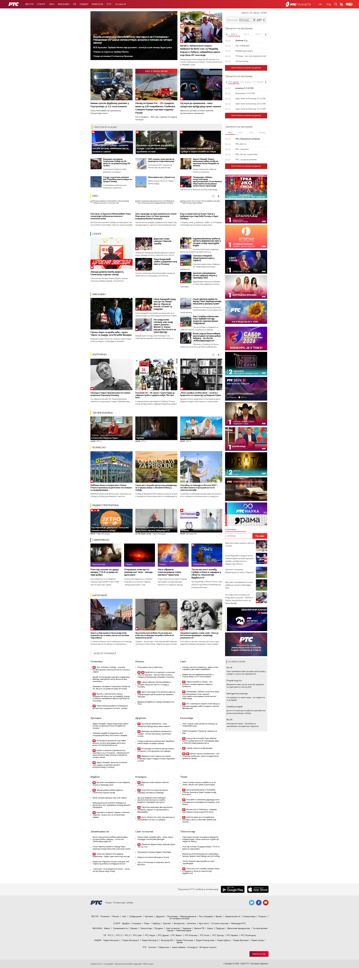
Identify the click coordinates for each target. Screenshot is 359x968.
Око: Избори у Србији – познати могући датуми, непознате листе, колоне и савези (111, 148)
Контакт (153, 947)
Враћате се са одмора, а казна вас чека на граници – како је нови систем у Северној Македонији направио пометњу (156, 674)
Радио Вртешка (240, 940)
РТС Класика (191, 935)
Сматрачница (249, 916)
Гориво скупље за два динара (199, 748)
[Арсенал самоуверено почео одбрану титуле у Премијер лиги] (185, 277)
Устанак (185, 530)
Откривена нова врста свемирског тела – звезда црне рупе (138, 572)
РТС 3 (127, 935)
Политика (96, 661)
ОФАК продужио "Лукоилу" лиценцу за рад (199, 732)
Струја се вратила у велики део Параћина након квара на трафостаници (117, 179)
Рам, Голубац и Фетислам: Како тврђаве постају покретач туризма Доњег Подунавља (206, 320)
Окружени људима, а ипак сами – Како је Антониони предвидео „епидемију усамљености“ (199, 635)
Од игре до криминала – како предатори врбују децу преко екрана (200, 105)
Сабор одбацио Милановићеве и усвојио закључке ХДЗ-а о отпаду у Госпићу (154, 684)
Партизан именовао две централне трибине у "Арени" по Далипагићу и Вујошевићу (154, 809)
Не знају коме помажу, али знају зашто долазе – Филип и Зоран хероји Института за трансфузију (165, 325)
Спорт (41, 4)
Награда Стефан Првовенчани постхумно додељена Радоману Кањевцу (110, 393)
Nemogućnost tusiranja (237, 693)
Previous (226, 34)
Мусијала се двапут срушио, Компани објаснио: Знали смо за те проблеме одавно (111, 814)
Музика (133, 928)
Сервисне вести (232, 916)
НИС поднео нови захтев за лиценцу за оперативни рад (161, 160)
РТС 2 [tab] (246, 34)
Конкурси (192, 947)
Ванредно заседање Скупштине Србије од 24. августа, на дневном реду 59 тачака (116, 162)
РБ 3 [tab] (251, 132)
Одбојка (156, 923)
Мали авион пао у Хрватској (161, 177)
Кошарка (140, 776)
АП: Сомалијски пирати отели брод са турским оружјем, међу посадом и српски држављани (201, 706)
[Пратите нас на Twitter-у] (252, 902)
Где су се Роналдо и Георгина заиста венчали (153, 863)
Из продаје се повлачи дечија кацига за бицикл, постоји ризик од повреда (155, 749)
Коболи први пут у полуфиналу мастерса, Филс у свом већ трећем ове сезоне (199, 819)
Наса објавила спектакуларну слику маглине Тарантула (169, 572)
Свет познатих (144, 831)
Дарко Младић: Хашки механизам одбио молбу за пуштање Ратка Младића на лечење (206, 162)
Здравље (186, 928)
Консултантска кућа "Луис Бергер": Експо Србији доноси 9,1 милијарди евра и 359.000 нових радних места (200, 740)
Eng (329, 4)
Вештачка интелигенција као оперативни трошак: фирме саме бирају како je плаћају (201, 855)
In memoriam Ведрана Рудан (106, 436)
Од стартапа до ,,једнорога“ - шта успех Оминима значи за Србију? (110, 527)
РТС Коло (205, 935)
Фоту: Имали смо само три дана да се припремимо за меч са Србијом (155, 818)
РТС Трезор (218, 935)
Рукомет (167, 923)
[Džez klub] (246, 364)
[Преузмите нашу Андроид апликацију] (232, 889)
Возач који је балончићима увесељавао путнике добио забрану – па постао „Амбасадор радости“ (207, 337)
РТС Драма (163, 935)
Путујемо (159, 928)
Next (265, 34)
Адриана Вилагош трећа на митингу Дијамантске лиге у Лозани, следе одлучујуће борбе (207, 242)
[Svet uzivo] (246, 262)
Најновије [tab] (230, 529)
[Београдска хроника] (246, 287)
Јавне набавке (179, 947)
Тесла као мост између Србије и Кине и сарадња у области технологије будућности (206, 573)
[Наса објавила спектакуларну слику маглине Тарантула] (173, 555)
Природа (220, 928)
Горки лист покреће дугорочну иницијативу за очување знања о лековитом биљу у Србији (156, 487)
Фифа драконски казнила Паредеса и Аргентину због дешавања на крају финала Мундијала (111, 805)
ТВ (74, 4)
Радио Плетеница (184, 940)
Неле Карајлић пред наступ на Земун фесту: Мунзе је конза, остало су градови (165, 304)
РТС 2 (119, 935)
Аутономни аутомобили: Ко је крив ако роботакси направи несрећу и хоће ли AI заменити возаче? (154, 635)
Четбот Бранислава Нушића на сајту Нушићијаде (198, 862)
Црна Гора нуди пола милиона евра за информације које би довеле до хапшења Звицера (156, 694)
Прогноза (232, 20)
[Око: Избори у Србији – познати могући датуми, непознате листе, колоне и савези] (112, 142)
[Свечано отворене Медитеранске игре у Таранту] (185, 260)
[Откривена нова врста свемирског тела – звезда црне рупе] (139, 555)
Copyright (108, 964)
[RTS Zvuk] (246, 389)
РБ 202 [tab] (262, 132)
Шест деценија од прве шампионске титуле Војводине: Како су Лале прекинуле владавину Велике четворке (156, 216)
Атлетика (191, 923)
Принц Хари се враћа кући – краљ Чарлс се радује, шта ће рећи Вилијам (111, 333)
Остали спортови (220, 923)
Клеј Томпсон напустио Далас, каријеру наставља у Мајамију (152, 791)
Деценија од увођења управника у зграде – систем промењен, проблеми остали (155, 148)
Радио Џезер (257, 940)
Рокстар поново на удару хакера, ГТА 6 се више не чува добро (104, 572)
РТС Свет (137, 935)
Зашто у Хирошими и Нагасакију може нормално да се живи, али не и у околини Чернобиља (109, 635)
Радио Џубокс (224, 940)
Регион (139, 661)
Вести (29, 4)
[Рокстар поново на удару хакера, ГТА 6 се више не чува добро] (105, 555)
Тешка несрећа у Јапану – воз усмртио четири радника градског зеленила (197, 684)
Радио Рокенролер (205, 940)
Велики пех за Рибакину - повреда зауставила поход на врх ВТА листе (199, 810)
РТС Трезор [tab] (245, 82)
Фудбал (95, 776)
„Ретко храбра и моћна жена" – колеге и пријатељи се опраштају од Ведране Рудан (200, 393)
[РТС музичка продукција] (246, 619)
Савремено (100, 540)
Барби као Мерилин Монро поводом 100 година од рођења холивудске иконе (111, 862)
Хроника (95, 718)
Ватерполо (179, 923)
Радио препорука (105, 505)
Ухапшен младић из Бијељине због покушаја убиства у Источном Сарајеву (110, 734)
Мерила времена (188, 916)
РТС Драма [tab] (234, 82)
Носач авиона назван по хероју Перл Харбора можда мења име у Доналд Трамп (207, 301)
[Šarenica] (246, 439)
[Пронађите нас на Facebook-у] (259, 902)
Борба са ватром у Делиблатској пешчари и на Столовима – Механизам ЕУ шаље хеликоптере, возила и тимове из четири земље (132, 39)
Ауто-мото (204, 923)
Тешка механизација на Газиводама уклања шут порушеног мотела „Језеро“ (110, 707)
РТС (109, 4)
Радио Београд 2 (131, 940)
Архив (179, 942)
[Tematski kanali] (246, 514)
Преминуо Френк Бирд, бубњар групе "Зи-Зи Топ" (156, 845)
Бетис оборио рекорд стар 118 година (110, 798)
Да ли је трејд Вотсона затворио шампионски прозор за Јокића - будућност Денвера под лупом (151, 800)
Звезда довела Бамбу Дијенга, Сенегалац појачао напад (107, 273)
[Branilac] (246, 211)
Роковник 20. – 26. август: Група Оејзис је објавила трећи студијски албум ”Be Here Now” (155, 395)
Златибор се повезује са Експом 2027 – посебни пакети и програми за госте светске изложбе (199, 487)
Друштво (140, 718)
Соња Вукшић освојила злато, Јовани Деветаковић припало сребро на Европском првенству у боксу (239, 559)
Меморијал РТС (238, 923)
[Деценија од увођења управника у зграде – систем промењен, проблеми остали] (156, 142)
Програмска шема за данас (246, 68)
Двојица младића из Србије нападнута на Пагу (155, 703)
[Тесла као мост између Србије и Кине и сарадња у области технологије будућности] (206, 555)
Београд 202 (167, 940)
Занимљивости (99, 831)
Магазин (63, 4)
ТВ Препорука (102, 412)
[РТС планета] (298, 4)
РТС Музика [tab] (258, 82)
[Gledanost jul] (246, 312)
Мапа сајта (259, 954)
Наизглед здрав (183, 930)
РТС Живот (176, 935)
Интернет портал (208, 947)
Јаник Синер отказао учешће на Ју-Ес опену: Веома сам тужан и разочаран (199, 783)
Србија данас (135, 916)
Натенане (99, 595)
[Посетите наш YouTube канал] (266, 902)
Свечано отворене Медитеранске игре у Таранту (203, 258)
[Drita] (246, 464)
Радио (84, 4)
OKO (51, 4)
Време (219, 916)
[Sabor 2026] (246, 338)
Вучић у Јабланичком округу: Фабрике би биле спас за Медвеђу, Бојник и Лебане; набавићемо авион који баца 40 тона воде (200, 50)
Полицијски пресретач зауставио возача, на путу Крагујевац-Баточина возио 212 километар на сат (109, 743)
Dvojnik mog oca (234, 680)
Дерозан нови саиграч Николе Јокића (162, 241)
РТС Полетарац (248, 935)
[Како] (200, 142)
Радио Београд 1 (111, 940)
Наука (210, 928)
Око (95, 195)
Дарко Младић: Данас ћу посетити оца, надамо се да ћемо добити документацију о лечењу (110, 764)
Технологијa (187, 831)
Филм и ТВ (199, 928)
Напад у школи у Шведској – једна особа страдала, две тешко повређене (200, 668)
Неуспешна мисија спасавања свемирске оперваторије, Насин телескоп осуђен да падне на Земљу (200, 839)
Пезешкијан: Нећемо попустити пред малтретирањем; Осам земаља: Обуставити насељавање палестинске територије (207, 181)
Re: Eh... (229, 719)
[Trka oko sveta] (246, 186)
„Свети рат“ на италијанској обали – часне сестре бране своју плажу (111, 870)
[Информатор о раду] (246, 644)
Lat (320, 4)
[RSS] (341, 4)
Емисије (97, 4)
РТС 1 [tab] (234, 34)
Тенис (184, 776)
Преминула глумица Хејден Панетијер (154, 852)
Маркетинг (164, 947)
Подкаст (262, 916)
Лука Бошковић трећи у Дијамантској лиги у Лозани (165, 262)
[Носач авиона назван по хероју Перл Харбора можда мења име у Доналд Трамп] (185, 303)
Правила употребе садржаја (127, 964)
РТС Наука (150, 935)
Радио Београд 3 (150, 940)
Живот (107, 928)
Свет (183, 661)
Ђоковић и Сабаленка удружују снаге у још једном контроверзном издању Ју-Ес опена (201, 802)
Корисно (99, 447)
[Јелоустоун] (246, 414)
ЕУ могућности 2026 (179, 918)
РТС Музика (232, 935)
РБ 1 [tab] (230, 132)
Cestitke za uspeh (234, 706)
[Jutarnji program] (246, 237)
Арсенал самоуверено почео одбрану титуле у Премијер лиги (205, 275)
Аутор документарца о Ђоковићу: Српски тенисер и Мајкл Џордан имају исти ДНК (199, 792)
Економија (186, 718)
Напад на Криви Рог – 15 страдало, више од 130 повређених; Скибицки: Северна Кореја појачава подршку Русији (155, 108)
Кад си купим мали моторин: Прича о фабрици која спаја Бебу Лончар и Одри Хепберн (199, 216)
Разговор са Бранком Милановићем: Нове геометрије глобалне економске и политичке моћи (110, 216)
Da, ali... (229, 667)
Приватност (96, 964)
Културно (99, 354)
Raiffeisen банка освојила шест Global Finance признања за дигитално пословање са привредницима (111, 487)
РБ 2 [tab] (241, 132)
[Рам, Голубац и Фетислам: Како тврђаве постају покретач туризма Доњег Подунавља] (185, 321)
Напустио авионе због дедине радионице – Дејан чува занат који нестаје (111, 855)
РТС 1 (110, 935)
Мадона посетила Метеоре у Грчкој (153, 857)
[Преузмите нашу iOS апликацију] (258, 889)
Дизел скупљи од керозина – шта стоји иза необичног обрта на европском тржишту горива (200, 756)
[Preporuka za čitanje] (246, 489)
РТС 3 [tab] (258, 34)
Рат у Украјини (206, 916)
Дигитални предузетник (238, 928)
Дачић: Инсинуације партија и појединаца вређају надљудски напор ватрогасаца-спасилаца (111, 679)
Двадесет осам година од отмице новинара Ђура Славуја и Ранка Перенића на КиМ (156, 758)
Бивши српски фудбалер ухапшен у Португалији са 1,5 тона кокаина (109, 105)
